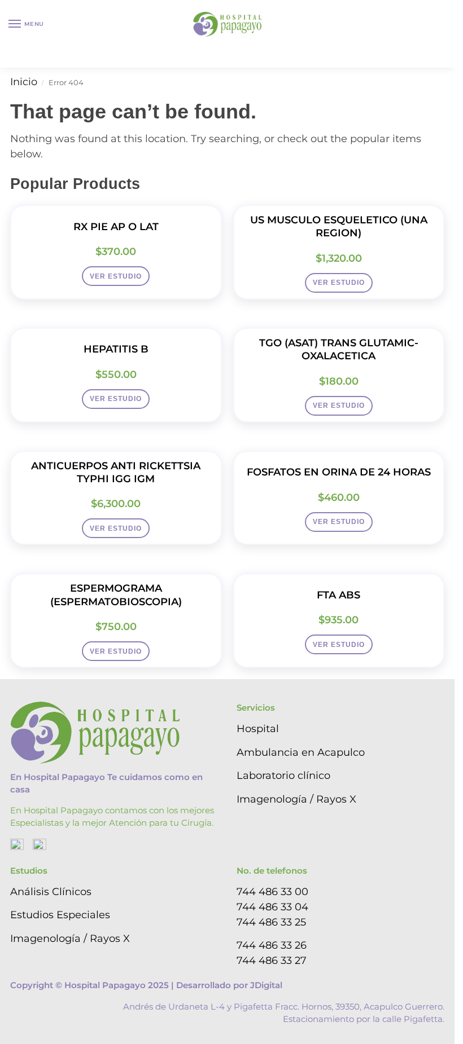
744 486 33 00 (272, 892)
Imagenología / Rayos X (296, 799)
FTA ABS (338, 595)
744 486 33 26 (272, 945)
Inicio (23, 82)
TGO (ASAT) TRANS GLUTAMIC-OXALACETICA (338, 349)
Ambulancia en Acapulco (301, 752)
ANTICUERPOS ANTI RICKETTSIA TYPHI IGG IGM (115, 472)
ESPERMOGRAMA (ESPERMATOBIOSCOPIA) (116, 594)
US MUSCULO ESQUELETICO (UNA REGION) (338, 226)
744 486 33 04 (272, 907)
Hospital (258, 729)
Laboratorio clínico (283, 775)
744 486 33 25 (271, 922)
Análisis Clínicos (50, 892)
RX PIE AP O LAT (116, 227)
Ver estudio (116, 276)
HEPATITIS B (116, 349)
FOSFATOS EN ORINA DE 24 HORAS (339, 472)
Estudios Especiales (60, 915)
